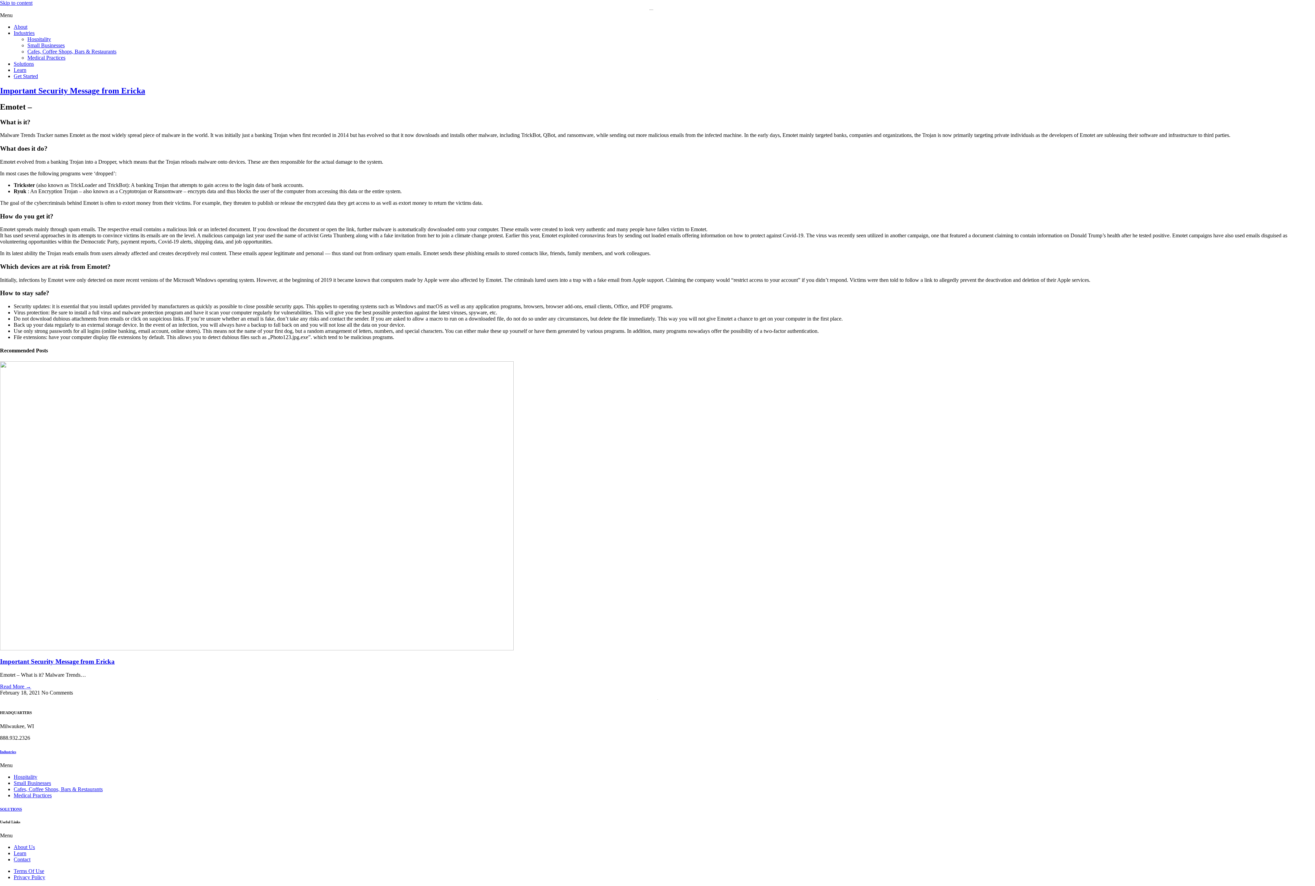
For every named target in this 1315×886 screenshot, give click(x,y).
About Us (24, 847)
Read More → (15, 686)
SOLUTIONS (11, 809)
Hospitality (39, 39)
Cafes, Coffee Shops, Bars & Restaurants (71, 51)
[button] (657, 15)
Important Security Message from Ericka (57, 661)
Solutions (24, 64)
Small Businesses (46, 45)
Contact (22, 859)
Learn (20, 70)
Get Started (26, 76)
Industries (24, 33)
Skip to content (16, 3)
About (20, 27)
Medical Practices (46, 58)
